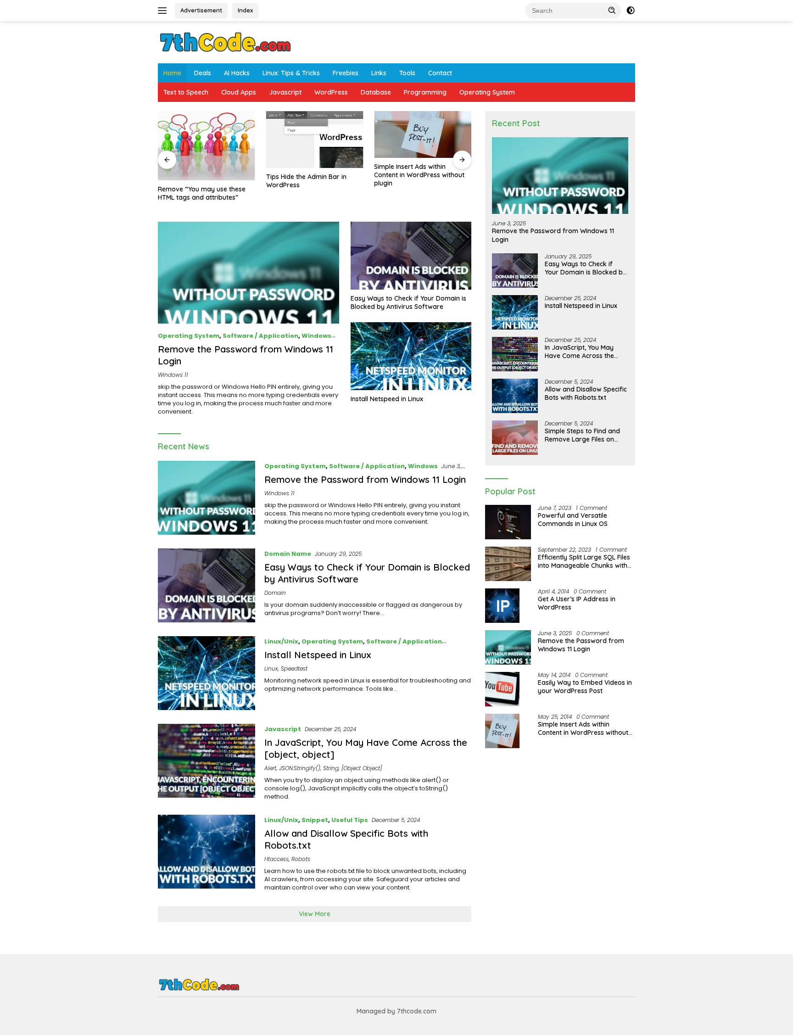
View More (314, 914)
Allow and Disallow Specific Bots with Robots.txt (586, 393)
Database (376, 92)
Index (245, 10)
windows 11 (173, 375)
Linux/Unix (281, 641)
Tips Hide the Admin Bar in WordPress (306, 181)
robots (300, 859)
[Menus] (164, 10)
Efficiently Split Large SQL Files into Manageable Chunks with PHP (584, 561)
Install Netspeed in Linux (387, 399)
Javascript (285, 92)
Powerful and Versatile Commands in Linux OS (573, 519)
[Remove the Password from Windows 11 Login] (248, 273)
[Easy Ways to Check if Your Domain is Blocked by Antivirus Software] (411, 256)
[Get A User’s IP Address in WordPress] (502, 605)
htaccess (276, 859)
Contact (440, 73)
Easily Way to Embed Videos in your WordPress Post (585, 686)
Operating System (487, 92)
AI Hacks (237, 73)
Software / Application (260, 335)
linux (271, 668)
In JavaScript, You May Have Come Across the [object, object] (579, 351)
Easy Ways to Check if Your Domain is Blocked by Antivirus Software (408, 302)
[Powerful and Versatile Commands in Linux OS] (508, 522)
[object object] (361, 768)
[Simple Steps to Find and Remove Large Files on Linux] (515, 437)
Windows (316, 335)
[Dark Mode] (630, 10)
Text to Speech (185, 92)
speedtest (294, 668)
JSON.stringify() (299, 768)
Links (378, 73)
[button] (612, 10)
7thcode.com (416, 1011)
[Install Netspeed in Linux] (411, 356)
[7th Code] (225, 41)
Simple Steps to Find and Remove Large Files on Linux (582, 435)
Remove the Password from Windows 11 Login (365, 479)
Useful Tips (349, 820)
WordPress (331, 92)
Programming (425, 92)
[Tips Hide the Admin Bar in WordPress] (314, 139)
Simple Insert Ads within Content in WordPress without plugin (419, 174)
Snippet (315, 820)
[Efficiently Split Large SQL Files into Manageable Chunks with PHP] (508, 564)
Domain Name (287, 553)
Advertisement (201, 10)
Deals (202, 73)
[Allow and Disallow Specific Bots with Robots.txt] (206, 853)
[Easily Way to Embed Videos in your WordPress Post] (502, 689)
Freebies (345, 73)
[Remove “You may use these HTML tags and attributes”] (206, 145)
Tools (407, 73)
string (331, 768)
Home (172, 73)
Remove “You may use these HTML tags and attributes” (202, 193)
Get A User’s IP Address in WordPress (576, 603)
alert (270, 768)
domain (275, 593)
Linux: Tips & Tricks (291, 73)
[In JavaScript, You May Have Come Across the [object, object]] (206, 762)
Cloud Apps (238, 92)
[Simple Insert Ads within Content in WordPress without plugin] (422, 134)
